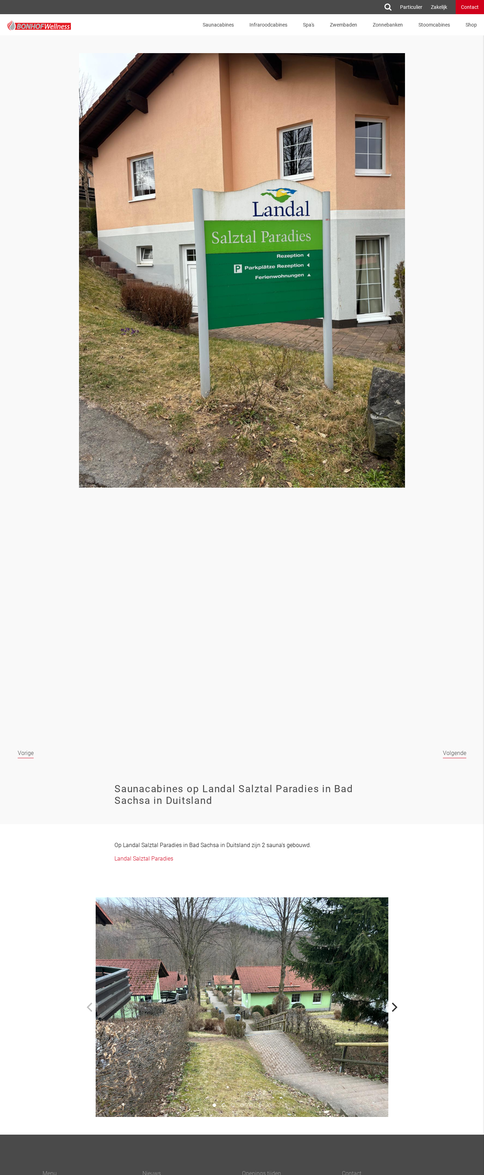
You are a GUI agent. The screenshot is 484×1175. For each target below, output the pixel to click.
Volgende (454, 753)
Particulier (411, 7)
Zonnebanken (388, 25)
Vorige (26, 753)
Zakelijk (439, 7)
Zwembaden (343, 25)
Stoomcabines (434, 25)
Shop (471, 25)
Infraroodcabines (268, 25)
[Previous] (90, 1007)
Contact (470, 7)
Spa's (308, 25)
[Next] (393, 1007)
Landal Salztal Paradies (143, 858)
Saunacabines (218, 25)
